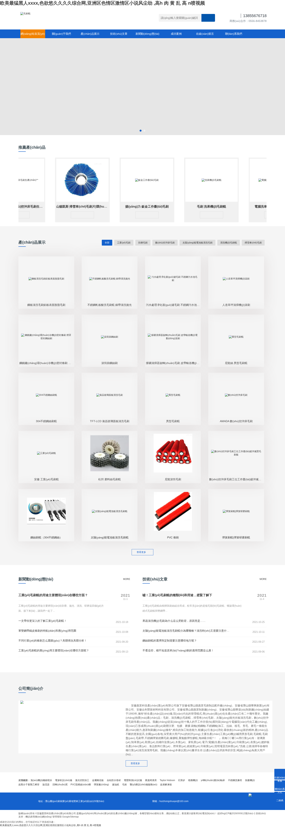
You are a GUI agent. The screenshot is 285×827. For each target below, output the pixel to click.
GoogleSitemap (70, 816)
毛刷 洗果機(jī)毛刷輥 (199, 206)
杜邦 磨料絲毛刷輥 (109, 479)
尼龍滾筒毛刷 (173, 479)
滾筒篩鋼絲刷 (109, 363)
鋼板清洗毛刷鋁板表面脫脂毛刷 (46, 304)
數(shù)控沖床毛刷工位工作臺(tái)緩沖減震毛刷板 (236, 479)
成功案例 (176, 33)
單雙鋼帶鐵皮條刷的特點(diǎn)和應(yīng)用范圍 (47, 630)
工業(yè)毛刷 (123, 242)
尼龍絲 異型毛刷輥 (236, 363)
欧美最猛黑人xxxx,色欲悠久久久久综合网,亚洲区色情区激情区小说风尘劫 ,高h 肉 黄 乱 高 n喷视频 (102, 3)
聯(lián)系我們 (233, 33)
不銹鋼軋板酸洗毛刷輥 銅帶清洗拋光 (109, 304)
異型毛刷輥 (173, 421)
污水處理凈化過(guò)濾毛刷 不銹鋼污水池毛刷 (173, 304)
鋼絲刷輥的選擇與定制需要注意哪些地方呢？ (169, 640)
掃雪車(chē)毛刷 (253, 242)
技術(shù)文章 (118, 33)
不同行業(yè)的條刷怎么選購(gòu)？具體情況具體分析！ (52, 640)
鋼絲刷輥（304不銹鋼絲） (46, 537)
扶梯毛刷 (143, 242)
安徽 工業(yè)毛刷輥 (46, 479)
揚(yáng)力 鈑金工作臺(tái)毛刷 (135, 206)
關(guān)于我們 (61, 33)
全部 (107, 242)
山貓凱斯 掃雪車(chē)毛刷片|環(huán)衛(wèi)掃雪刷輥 (82, 206)
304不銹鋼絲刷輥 (46, 421)
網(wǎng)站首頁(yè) (33, 33)
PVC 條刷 (173, 537)
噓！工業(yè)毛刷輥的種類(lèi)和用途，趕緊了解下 (177, 595)
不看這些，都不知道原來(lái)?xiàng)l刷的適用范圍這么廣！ (178, 650)
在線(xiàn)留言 (205, 33)
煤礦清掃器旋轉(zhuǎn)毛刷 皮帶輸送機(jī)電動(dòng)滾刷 (173, 363)
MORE (126, 579)
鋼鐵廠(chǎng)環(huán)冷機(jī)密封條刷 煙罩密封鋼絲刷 (46, 363)
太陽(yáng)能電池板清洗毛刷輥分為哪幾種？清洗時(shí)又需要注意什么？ (187, 630)
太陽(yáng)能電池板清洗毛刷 (197, 242)
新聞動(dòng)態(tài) (147, 33)
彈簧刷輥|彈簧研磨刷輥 (236, 537)
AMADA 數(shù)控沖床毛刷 (236, 421)
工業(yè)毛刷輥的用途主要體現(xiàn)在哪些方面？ (53, 595)
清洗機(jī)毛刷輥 (228, 242)
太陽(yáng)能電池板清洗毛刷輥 (110, 537)
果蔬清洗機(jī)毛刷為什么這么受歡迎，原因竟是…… (174, 620)
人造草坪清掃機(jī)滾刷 (236, 304)
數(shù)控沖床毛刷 (165, 242)
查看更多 (142, 552)
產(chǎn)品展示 (90, 33)
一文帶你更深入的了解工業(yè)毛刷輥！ (42, 620)
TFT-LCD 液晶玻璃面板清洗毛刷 (109, 421)
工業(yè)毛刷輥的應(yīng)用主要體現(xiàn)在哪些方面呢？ (53, 650)
